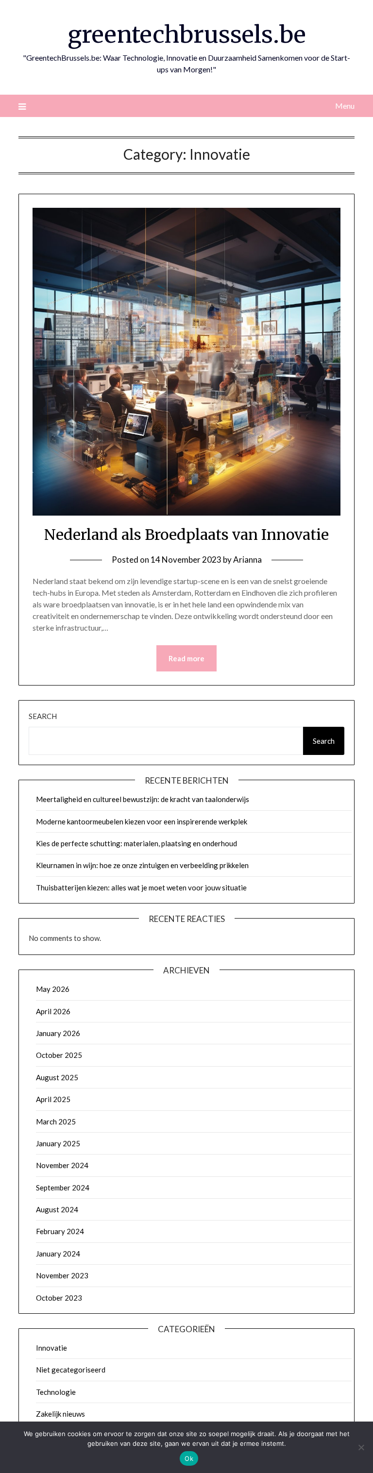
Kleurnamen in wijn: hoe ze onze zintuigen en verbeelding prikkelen (142, 865)
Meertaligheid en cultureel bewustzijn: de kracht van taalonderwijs (142, 799)
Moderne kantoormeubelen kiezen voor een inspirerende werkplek (141, 821)
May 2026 (52, 989)
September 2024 (62, 1187)
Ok (189, 1458)
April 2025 (53, 1099)
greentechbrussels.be (187, 34)
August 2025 (57, 1077)
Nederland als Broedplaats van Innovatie (186, 534)
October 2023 (59, 1297)
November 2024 (62, 1165)
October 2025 (59, 1055)
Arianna (247, 559)
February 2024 (60, 1231)
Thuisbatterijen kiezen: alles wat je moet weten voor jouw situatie (141, 887)
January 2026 (58, 1033)
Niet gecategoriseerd (70, 1369)
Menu (344, 105)
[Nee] (361, 1447)
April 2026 (53, 1011)
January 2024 (58, 1253)
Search (43, 716)
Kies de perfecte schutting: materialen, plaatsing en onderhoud (136, 843)
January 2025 (58, 1143)
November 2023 (62, 1275)
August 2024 (57, 1209)
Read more (186, 658)
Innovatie (51, 1347)
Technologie (56, 1392)
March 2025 (56, 1121)
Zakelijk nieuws (60, 1413)
